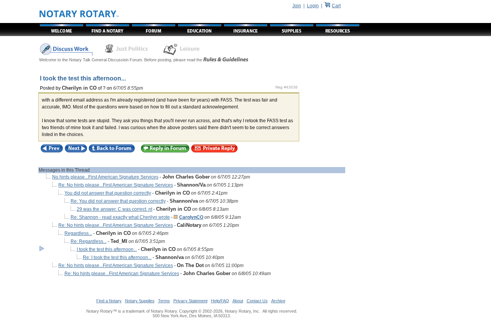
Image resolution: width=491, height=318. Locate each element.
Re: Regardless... (89, 241)
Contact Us (257, 300)
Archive (278, 300)
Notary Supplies (140, 300)
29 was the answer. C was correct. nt (114, 209)
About (237, 300)
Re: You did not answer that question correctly (118, 201)
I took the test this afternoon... (107, 249)
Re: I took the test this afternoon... (117, 257)
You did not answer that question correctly (107, 193)
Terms (164, 300)
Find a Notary (109, 300)
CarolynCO (191, 217)
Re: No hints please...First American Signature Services (115, 185)
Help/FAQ (220, 300)
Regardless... (78, 233)
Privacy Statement (190, 300)
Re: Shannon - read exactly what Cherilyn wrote (120, 217)
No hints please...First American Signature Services (105, 177)
